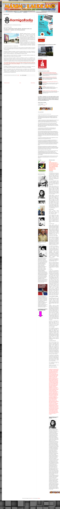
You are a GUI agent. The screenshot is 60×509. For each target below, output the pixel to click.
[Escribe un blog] (23, 75)
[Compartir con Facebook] (24, 75)
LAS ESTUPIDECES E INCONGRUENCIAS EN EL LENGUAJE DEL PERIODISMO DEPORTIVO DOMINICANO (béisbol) (54, 166)
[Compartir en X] (24, 75)
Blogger (39, 498)
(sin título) (44, 86)
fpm (31, 498)
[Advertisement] (19, 80)
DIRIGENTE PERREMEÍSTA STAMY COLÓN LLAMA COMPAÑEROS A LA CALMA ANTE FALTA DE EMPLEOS (50, 73)
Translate (44, 105)
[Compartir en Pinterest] (25, 75)
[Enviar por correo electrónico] (22, 75)
